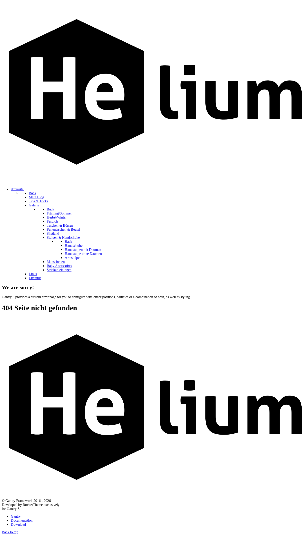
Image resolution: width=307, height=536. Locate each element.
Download (18, 524)
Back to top (10, 532)
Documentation (22, 520)
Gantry (16, 516)
